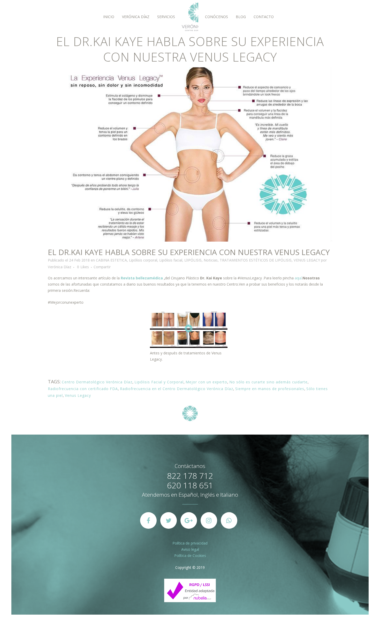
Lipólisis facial (170, 260)
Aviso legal (190, 549)
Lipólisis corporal (143, 260)
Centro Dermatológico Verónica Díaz (97, 381)
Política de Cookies (190, 555)
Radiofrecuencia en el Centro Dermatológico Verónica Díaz (176, 388)
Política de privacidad (190, 543)
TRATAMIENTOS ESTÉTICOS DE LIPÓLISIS (256, 260)
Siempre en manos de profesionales (269, 388)
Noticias (211, 260)
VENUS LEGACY (307, 260)
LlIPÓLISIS (193, 260)
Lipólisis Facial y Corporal (159, 381)
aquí (298, 277)
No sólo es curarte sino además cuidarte (268, 381)
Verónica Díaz (59, 266)
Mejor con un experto (206, 381)
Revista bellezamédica (142, 277)
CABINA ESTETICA (111, 260)
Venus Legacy (78, 395)
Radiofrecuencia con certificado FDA (83, 388)
